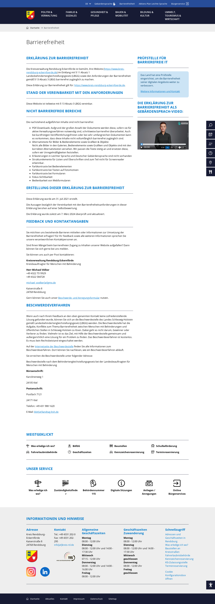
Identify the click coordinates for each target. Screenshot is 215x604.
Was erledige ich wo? (176, 544)
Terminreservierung (176, 566)
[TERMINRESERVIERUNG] (210, 134)
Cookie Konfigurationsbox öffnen (175, 575)
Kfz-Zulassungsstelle (176, 562)
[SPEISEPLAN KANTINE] (210, 171)
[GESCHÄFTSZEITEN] (210, 153)
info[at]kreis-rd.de (64, 544)
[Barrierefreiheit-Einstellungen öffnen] (210, 585)
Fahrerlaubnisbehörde (177, 555)
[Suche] (210, 125)
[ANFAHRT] (210, 162)
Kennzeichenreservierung (179, 558)
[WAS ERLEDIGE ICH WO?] (210, 143)
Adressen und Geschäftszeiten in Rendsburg (175, 538)
